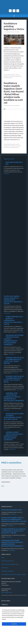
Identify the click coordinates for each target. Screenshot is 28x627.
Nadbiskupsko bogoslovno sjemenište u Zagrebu (14, 5)
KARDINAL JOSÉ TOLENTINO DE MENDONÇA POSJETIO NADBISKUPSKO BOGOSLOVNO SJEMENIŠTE (14, 397)
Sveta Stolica (4, 567)
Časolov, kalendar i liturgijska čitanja (10, 564)
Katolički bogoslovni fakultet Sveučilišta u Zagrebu (13, 574)
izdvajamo (12, 74)
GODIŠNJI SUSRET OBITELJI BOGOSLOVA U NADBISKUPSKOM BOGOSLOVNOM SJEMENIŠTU (13, 436)
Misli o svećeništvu (11, 462)
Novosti (17, 74)
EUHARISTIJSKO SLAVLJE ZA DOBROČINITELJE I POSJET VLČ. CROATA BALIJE (14, 379)
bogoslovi (18, 145)
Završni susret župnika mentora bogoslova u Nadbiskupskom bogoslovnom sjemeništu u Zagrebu (13, 299)
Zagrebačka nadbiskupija (7, 571)
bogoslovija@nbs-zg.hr (6, 592)
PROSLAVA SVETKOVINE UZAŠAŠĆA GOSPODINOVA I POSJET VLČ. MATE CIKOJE (13, 416)
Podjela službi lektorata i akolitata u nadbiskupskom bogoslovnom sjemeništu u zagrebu (13, 320)
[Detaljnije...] (7, 173)
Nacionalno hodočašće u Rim (11, 510)
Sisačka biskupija (14, 147)
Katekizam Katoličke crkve (7, 560)
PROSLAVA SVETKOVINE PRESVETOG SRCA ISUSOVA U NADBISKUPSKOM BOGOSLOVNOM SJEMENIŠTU (13, 339)
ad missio (12, 76)
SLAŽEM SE (14, 624)
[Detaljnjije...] (13, 514)
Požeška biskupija (8, 77)
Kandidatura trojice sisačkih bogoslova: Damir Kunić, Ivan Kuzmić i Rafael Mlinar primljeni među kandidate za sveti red (14, 93)
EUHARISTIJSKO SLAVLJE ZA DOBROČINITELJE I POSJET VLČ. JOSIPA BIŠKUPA (14, 360)
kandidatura (18, 76)
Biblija (2, 557)
